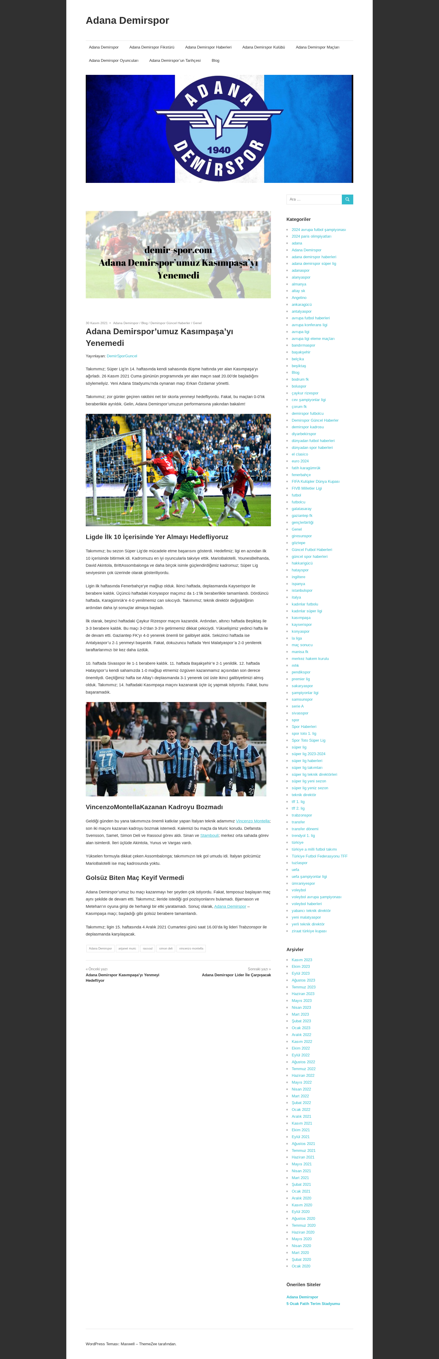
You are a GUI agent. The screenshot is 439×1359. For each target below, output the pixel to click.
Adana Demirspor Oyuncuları (114, 60)
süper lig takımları (307, 767)
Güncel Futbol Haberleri (312, 550)
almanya (299, 284)
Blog (215, 60)
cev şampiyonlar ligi (309, 400)
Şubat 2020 (301, 1259)
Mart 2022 (300, 1096)
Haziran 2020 (303, 1232)
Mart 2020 (300, 1252)
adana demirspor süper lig (314, 263)
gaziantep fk (302, 515)
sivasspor (300, 713)
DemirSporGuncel (122, 356)
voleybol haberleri (307, 904)
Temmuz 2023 (304, 987)
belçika (298, 359)
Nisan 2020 (301, 1246)
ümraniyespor (303, 883)
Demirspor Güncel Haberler (170, 323)
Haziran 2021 (303, 1157)
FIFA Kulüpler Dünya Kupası (316, 481)
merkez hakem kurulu (310, 658)
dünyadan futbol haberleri (313, 441)
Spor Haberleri (304, 726)
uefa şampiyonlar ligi (309, 876)
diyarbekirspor (304, 434)
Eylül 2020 (301, 1212)
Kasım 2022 (302, 1041)
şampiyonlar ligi (305, 693)
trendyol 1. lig (303, 835)
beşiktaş (299, 366)
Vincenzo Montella (253, 821)
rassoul (148, 948)
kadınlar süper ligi (307, 611)
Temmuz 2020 (304, 1225)
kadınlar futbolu (305, 604)
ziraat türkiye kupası (309, 931)
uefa (295, 870)
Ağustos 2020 (303, 1218)
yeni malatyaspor (306, 917)
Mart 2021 (300, 1178)
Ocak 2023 (301, 1028)
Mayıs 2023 (302, 1000)
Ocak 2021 (301, 1191)
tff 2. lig (298, 808)
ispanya (298, 584)
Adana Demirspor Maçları (318, 47)
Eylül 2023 (301, 973)
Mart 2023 (300, 1014)
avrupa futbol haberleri (311, 318)
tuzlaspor (300, 863)
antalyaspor (302, 311)
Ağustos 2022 (303, 1062)
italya (296, 597)
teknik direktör (304, 795)
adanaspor (301, 270)
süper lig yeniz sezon (310, 788)
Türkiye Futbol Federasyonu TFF (320, 856)
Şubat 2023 (301, 1021)
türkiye (297, 842)
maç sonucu (302, 645)
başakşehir (301, 352)
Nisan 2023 (301, 1007)
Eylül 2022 (301, 1055)
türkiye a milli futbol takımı (314, 849)
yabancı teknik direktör (311, 911)
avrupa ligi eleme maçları (313, 338)
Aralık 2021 (301, 1116)
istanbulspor (302, 590)
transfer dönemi (305, 829)
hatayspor (300, 570)
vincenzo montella (191, 948)
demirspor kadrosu (308, 427)
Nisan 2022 (301, 1089)
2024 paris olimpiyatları (312, 236)
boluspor (299, 386)
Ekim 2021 (301, 1130)
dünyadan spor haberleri (312, 447)
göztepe (298, 543)
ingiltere (298, 577)
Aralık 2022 (301, 1035)
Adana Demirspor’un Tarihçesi (175, 60)
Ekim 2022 (301, 1048)
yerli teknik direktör (308, 924)
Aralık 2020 (301, 1198)
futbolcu (298, 502)
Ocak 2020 (301, 1266)
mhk (295, 665)
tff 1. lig (298, 802)
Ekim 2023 (301, 966)
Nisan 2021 (301, 1171)
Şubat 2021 (301, 1184)
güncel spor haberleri (310, 556)
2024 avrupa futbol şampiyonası (319, 230)
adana (297, 243)
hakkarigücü (302, 563)
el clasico (300, 454)
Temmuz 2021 (304, 1150)
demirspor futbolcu (308, 413)
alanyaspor (301, 277)
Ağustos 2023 (303, 980)
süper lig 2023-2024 (308, 754)
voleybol (299, 890)
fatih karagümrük (306, 468)
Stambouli (209, 835)
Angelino (299, 298)
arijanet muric (127, 948)
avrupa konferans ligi (309, 325)
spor (295, 720)
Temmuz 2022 (304, 1069)
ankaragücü (302, 304)
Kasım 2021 (302, 1123)
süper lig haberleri (307, 761)
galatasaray (302, 509)
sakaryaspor (302, 686)
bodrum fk (300, 379)
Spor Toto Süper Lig (308, 740)
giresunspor (302, 536)
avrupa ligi (300, 332)
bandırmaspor (303, 345)
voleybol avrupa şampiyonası (317, 897)
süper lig (299, 747)
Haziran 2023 (303, 994)
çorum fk (299, 406)
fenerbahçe (301, 475)
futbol (296, 495)
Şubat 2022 (301, 1103)
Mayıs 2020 (302, 1239)
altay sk (298, 291)
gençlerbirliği (302, 522)
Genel (197, 323)
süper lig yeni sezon (309, 781)
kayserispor (302, 624)
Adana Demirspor (127, 20)
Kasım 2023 (302, 960)
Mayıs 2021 (302, 1164)
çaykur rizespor (305, 393)
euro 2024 (300, 461)
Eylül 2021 (301, 1137)
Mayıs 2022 (302, 1082)
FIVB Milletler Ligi (307, 488)
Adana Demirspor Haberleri (208, 47)
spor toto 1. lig (304, 733)
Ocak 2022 (301, 1109)
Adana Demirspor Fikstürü (151, 47)
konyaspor (301, 631)
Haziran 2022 (303, 1075)
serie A (298, 706)
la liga (297, 638)
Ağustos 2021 (303, 1144)
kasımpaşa (301, 618)
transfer (298, 822)
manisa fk (300, 652)
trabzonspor (302, 815)
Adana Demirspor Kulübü (263, 47)
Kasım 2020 (302, 1205)
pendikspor (301, 672)
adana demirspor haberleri (314, 257)
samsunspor (302, 699)
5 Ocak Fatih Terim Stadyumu (313, 1304)
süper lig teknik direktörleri (314, 774)
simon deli (166, 948)
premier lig (301, 679)
